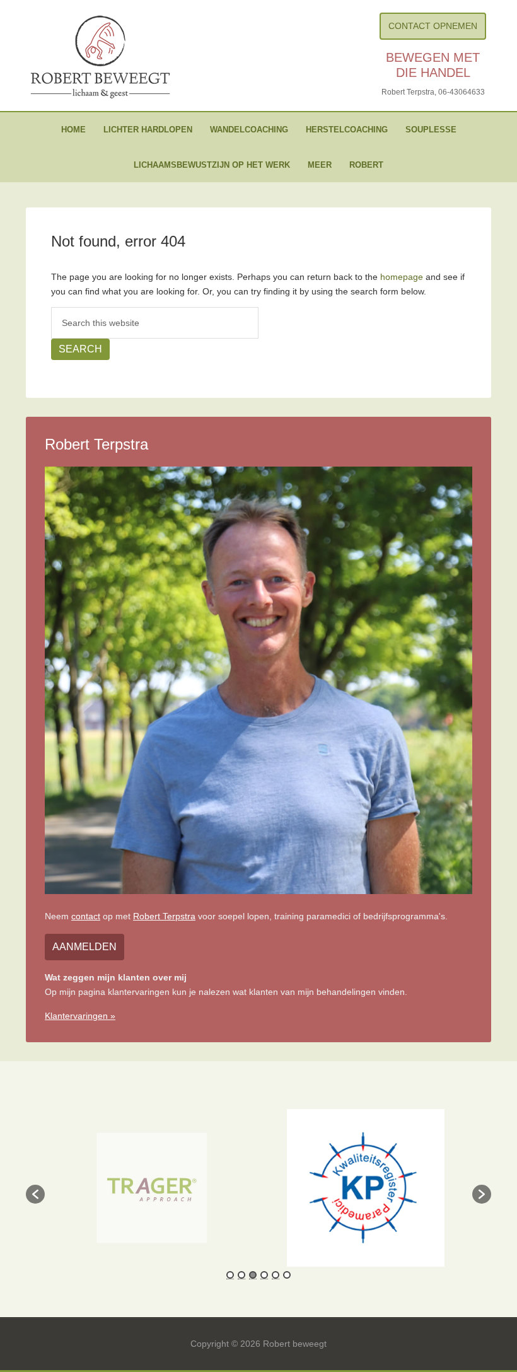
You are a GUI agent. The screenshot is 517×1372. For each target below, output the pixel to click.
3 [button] (253, 1275)
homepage (401, 277)
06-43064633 (461, 92)
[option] (151, 1188)
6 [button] (287, 1275)
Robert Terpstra (164, 916)
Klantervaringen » (80, 1016)
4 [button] (264, 1275)
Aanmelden (84, 946)
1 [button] (230, 1275)
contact (85, 916)
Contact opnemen (432, 26)
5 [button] (275, 1275)
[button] (35, 1194)
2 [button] (241, 1275)
